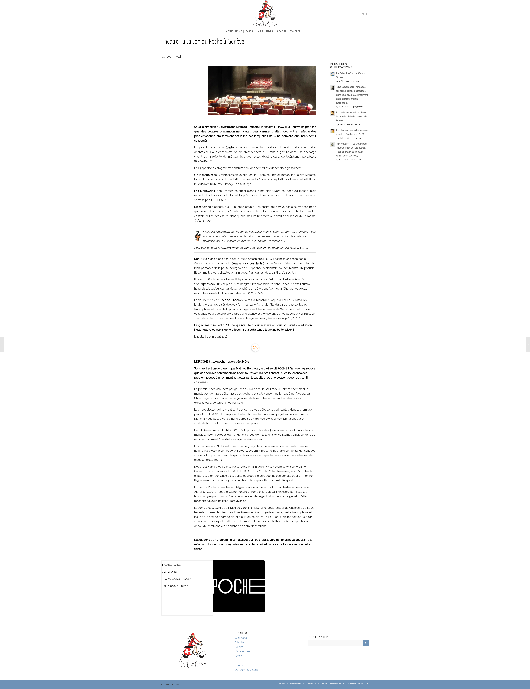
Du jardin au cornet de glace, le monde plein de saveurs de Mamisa (351, 116)
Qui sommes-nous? (247, 669)
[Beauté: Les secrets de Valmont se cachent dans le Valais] (528, 344)
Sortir (238, 656)
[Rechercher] (304, 31)
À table (239, 642)
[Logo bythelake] (265, 14)
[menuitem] (233, 31)
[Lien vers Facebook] (366, 14)
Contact (240, 665)
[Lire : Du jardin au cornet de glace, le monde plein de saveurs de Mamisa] (332, 113)
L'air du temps (244, 651)
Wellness (241, 637)
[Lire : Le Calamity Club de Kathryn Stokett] (332, 74)
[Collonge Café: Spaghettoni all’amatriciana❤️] (2, 344)
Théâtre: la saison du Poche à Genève (202, 41)
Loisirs (239, 647)
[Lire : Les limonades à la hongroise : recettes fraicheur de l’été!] (332, 130)
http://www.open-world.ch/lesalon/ (244, 247)
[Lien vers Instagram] (362, 14)
